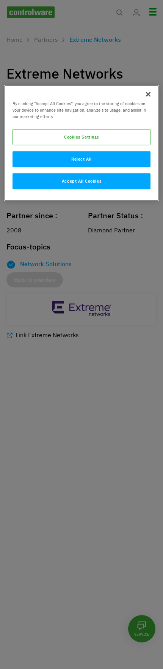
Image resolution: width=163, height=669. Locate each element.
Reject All (81, 159)
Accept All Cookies (81, 181)
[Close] (148, 94)
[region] (81, 143)
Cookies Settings (81, 137)
